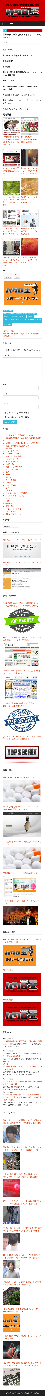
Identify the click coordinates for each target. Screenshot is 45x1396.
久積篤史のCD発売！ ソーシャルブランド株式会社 (29, 260)
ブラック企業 (11, 480)
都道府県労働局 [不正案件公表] (17, 446)
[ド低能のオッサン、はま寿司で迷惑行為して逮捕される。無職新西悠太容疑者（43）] (11, 1296)
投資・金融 (10, 506)
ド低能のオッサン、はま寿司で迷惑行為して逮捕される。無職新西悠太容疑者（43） (22, 1283)
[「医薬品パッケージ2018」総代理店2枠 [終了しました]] (22, 858)
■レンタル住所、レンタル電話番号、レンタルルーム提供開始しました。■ (21, 940)
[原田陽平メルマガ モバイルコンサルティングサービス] (22, 578)
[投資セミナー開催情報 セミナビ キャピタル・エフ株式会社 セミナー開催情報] (22, 654)
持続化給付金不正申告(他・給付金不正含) (22, 443)
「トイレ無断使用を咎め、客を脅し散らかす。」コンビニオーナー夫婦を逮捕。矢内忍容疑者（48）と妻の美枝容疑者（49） (22, 1175)
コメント (6, 355)
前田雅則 (30, 316)
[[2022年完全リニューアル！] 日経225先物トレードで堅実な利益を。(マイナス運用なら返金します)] (22, 620)
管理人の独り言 (12, 511)
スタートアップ (12, 451)
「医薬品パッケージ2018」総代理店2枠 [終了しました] (22, 843)
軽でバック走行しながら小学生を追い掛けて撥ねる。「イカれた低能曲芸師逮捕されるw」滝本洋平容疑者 (22, 1202)
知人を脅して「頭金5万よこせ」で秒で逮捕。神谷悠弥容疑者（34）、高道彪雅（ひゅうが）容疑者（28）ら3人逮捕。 (22, 1256)
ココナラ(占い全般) (13, 454)
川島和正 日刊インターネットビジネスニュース (22, 540)
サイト (5, 403)
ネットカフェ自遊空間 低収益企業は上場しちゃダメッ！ (11, 170)
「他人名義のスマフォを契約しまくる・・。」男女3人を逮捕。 (22, 1337)
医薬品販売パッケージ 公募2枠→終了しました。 (21, 874)
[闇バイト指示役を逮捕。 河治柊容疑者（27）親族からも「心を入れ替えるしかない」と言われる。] (11, 1242)
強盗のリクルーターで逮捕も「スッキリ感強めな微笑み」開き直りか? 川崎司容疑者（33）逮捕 (22, 1121)
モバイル (9, 488)
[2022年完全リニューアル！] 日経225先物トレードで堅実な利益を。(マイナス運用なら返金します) (21, 604)
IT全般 (8, 475)
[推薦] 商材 (10, 464)
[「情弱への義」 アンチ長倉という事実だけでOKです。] (20, 915)
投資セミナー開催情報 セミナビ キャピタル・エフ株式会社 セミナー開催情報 (22, 638)
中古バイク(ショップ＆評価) (16, 493)
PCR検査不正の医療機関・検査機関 (19, 435)
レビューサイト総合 (13, 509)
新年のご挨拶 (9, 970)
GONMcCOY (8, 331)
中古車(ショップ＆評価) (15, 496)
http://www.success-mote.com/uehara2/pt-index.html (19, 314)
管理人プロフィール (13, 514)
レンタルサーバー (12, 459)
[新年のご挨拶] (22, 984)
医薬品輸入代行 (12, 462)
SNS (7, 472)
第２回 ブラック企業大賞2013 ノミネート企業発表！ (29, 199)
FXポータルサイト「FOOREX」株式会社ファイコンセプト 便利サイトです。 (21, 672)
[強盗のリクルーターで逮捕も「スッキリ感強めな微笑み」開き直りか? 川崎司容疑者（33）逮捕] (11, 1134)
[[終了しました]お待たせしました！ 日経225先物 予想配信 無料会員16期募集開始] (22, 753)
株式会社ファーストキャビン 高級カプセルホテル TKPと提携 (29, 170)
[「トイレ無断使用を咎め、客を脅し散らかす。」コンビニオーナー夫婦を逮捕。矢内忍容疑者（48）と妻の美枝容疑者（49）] (11, 1188)
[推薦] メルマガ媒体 (14, 467)
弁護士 (8, 483)
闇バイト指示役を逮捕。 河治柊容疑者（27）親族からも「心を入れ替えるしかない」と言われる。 (22, 1229)
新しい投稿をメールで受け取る (17, 417)
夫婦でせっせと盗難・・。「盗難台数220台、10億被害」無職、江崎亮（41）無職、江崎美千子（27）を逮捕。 (22, 1097)
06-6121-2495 (7, 311)
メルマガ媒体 (11, 485)
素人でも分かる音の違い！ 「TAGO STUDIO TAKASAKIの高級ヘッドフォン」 (21, 808)
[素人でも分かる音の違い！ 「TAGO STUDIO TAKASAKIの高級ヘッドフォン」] (22, 825)
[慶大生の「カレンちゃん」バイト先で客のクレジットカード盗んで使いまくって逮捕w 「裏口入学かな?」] (11, 1161)
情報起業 (9, 504)
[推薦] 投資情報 (12, 469)
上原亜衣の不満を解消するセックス (14, 316)
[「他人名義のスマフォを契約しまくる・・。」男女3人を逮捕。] (11, 1350)
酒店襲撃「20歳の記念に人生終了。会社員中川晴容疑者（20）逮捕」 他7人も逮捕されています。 (22, 1364)
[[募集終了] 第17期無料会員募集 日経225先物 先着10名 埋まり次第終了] (22, 720)
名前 (4, 385)
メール (5, 394)
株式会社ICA (7, 324)
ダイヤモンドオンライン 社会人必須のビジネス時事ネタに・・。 (11, 231)
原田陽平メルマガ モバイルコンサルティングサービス (22, 564)
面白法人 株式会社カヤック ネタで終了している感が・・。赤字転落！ (11, 261)
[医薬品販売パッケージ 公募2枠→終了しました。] (20, 887)
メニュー (9, 24)
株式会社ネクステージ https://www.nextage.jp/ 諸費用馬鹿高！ (29, 139)
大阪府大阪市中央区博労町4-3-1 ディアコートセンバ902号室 (22, 320)
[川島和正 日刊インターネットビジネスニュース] (22, 550)
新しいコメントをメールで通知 (17, 413)
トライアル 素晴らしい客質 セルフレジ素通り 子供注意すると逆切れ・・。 (11, 201)
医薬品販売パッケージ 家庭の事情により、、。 (21, 777)
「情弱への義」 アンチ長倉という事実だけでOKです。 (21, 902)
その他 (8, 477)
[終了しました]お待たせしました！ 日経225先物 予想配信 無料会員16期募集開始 (22, 738)
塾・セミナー (11, 498)
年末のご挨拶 (8, 1000)
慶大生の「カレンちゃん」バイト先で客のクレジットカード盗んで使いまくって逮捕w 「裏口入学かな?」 (22, 1148)
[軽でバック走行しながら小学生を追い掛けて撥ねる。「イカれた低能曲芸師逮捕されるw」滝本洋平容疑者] (11, 1215)
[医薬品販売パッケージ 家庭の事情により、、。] (22, 791)
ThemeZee (35, 1393)
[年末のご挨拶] (22, 1014)
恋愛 (4, 30)
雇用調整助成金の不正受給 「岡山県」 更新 (23, 1041)
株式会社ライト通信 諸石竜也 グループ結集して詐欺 (29, 231)
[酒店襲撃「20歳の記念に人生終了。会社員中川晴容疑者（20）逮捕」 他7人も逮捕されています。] (11, 1376)
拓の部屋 (9, 448)
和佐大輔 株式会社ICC (15, 456)
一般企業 (9, 490)
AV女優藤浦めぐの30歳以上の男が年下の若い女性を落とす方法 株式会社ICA (11, 141)
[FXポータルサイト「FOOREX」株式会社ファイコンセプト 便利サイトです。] (21, 687)
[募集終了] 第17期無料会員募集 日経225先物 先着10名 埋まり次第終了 (21, 704)
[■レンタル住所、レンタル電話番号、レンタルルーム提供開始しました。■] (19, 955)
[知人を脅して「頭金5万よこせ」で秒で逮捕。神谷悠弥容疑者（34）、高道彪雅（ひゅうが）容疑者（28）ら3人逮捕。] (11, 1269)
